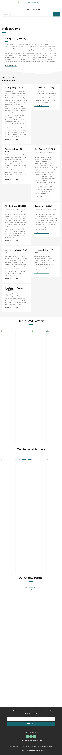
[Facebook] (27, 736)
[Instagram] (34, 736)
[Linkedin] (31, 736)
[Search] (56, 14)
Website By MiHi (39, 750)
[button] (31, 21)
